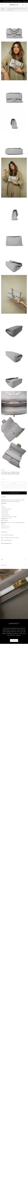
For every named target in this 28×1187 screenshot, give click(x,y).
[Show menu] (2, 4)
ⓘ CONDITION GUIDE (14, 493)
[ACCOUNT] (23, 4)
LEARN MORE (14, 640)
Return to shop (3, 9)
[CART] (26, 4)
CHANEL (2, 470)
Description (3, 497)
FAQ (2, 559)
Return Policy (3, 565)
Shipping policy (4, 532)
